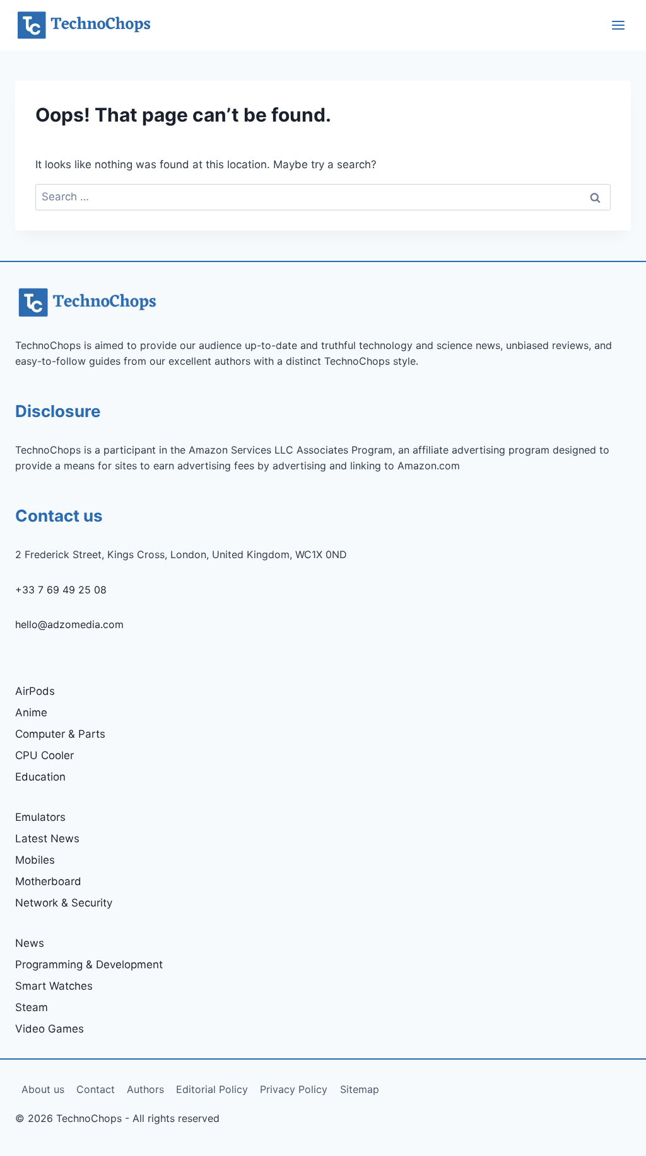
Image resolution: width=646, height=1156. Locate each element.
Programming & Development (89, 964)
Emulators (40, 817)
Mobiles (35, 860)
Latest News (47, 838)
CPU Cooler (44, 755)
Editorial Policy (212, 1089)
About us (42, 1089)
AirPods (35, 691)
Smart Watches (54, 986)
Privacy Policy (293, 1089)
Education (40, 776)
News (29, 943)
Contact (95, 1089)
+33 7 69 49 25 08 (61, 589)
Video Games (49, 1028)
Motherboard (48, 881)
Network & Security (63, 902)
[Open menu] (618, 25)
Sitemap (359, 1089)
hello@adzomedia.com (69, 624)
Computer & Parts (60, 734)
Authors (145, 1089)
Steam (31, 1007)
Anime (31, 712)
